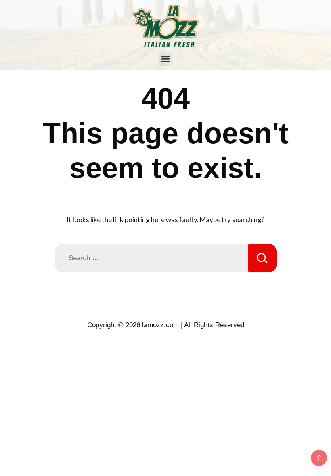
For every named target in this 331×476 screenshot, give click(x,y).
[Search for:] (151, 258)
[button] (165, 59)
